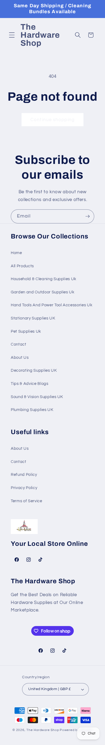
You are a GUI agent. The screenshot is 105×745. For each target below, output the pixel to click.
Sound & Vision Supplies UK (37, 397)
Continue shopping (52, 119)
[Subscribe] (87, 216)
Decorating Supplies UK (34, 370)
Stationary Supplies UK (33, 318)
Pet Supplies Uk (26, 331)
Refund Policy (24, 474)
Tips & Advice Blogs (29, 383)
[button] (11, 35)
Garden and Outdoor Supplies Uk (43, 292)
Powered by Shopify (76, 730)
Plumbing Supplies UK (32, 409)
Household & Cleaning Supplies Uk (43, 279)
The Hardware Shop (42, 730)
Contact (18, 344)
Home (16, 253)
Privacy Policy (24, 488)
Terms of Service (26, 501)
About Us (20, 357)
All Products (22, 266)
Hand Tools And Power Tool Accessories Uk (51, 305)
